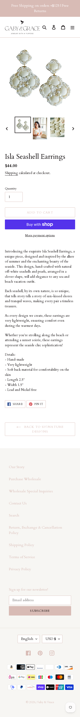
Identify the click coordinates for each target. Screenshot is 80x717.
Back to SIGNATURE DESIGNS (43, 429)
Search (14, 515)
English (27, 638)
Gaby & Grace (45, 702)
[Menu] (72, 27)
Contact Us (18, 503)
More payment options (40, 235)
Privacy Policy (20, 569)
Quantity (10, 188)
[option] (22, 125)
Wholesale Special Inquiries (31, 491)
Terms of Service (22, 557)
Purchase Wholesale (25, 479)
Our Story (17, 467)
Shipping (11, 173)
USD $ (51, 638)
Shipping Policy (21, 545)
